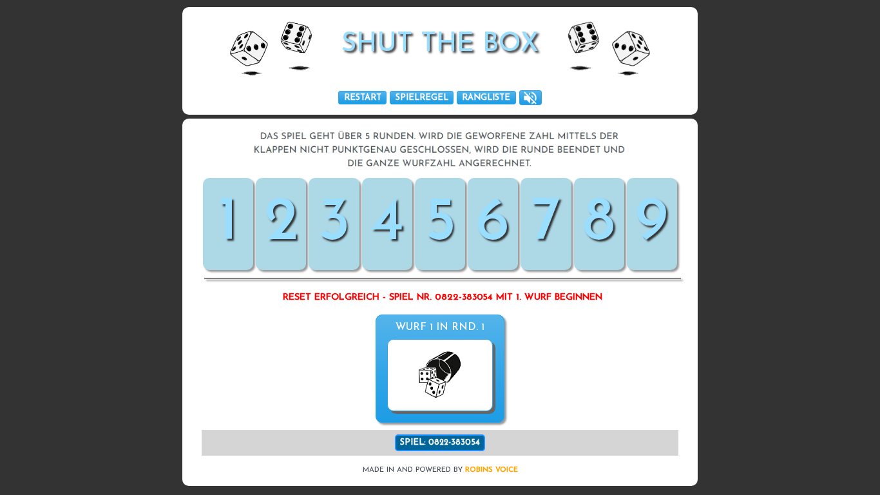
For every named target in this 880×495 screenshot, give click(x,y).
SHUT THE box (440, 44)
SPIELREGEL (422, 97)
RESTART (362, 97)
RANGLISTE (486, 97)
